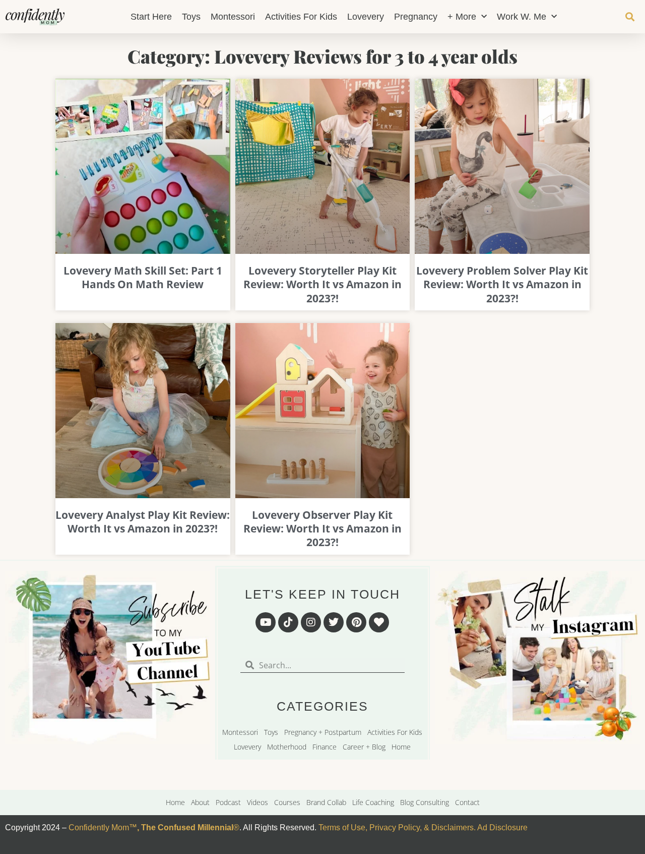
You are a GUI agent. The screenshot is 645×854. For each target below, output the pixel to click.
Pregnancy (415, 17)
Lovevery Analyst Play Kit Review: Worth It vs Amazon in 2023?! (142, 522)
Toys (191, 17)
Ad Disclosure (502, 827)
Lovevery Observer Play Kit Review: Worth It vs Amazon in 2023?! (322, 529)
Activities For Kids (301, 17)
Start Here (151, 17)
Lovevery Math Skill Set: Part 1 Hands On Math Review (142, 277)
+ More (461, 17)
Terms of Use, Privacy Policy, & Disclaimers (396, 827)
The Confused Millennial (187, 827)
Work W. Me (521, 17)
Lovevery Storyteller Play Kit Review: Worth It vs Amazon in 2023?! (322, 284)
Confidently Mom (98, 827)
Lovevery (365, 17)
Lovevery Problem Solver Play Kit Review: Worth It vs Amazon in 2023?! (502, 284)
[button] (630, 17)
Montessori (233, 17)
